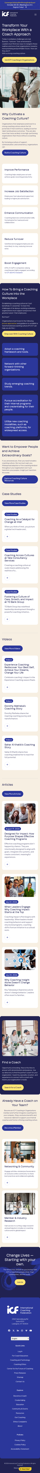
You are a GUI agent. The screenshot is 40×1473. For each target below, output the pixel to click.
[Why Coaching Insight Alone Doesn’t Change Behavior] (7, 1002)
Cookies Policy (20, 1445)
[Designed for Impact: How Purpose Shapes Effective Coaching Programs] (7, 864)
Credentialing (20, 1400)
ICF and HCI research (15, 272)
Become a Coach (20, 1396)
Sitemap (20, 1377)
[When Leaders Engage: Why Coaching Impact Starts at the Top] (7, 937)
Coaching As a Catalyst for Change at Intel (20, 520)
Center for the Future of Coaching (20, 1369)
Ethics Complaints (20, 1422)
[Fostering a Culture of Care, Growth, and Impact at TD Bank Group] (7, 619)
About (20, 1426)
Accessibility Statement (20, 1449)
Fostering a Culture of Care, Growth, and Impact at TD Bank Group (19, 599)
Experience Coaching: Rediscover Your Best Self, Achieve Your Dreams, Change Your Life (19, 668)
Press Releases (20, 1373)
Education (20, 1404)
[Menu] (35, 14)
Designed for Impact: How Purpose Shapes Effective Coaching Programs (19, 836)
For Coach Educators (20, 1356)
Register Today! (18, 7)
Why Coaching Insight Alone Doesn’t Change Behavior (17, 982)
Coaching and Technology (20, 1360)
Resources (20, 1413)
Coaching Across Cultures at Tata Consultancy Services (19, 558)
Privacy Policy (20, 1440)
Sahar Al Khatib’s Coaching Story (20, 746)
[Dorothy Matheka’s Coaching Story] (7, 726)
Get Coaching (20, 1417)
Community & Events (20, 1409)
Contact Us (20, 1382)
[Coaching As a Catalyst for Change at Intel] (7, 536)
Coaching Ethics (20, 1364)
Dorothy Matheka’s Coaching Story (15, 707)
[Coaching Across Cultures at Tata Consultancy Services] (7, 577)
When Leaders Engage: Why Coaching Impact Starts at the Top (18, 909)
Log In (20, 1351)
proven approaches (9, 323)
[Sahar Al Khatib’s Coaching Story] (7, 764)
